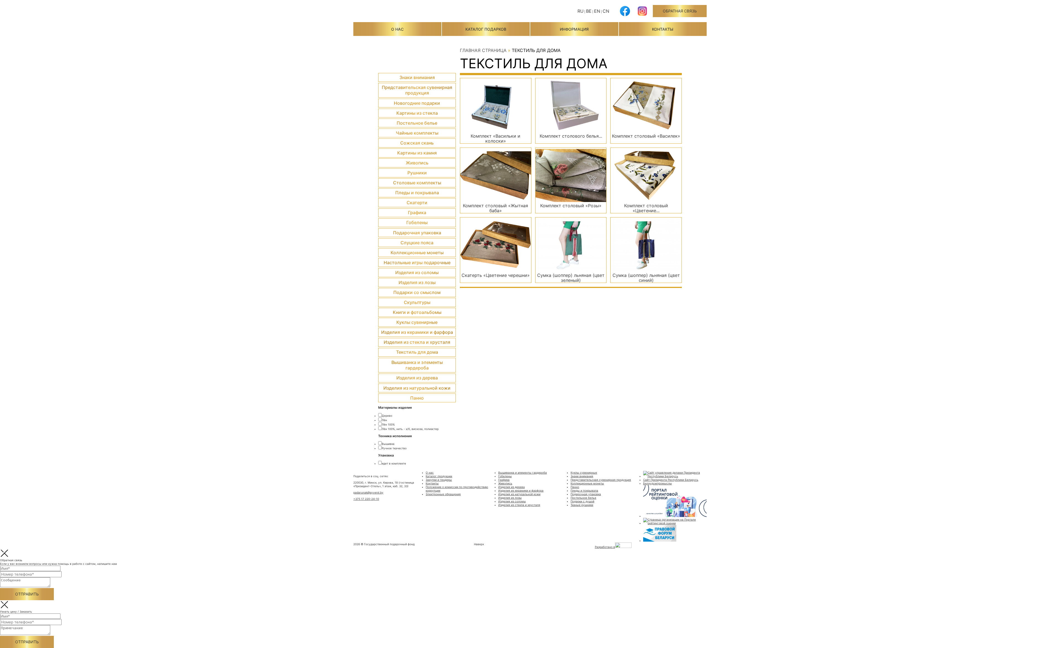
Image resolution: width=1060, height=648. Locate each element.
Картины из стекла (417, 113)
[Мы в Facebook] (625, 15)
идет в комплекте (394, 463)
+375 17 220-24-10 (366, 498)
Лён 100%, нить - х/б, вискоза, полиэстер (410, 429)
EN (597, 11)
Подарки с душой (582, 501)
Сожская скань (417, 143)
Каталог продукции (439, 476)
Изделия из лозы (417, 282)
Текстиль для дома (417, 352)
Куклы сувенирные (417, 322)
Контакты (662, 29)
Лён (384, 420)
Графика (417, 212)
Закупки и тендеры (439, 479)
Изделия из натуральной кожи (417, 388)
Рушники (417, 172)
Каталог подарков (485, 29)
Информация (574, 29)
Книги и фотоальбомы (417, 312)
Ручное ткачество (394, 448)
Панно (417, 398)
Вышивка (388, 443)
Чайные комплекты (417, 133)
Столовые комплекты (417, 182)
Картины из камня (417, 153)
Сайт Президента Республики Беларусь (670, 479)
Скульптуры (417, 302)
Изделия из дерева (417, 378)
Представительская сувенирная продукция (417, 90)
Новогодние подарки (417, 103)
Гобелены (417, 222)
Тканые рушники (582, 505)
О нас (397, 29)
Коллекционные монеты (417, 252)
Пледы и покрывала (417, 192)
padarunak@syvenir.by (368, 492)
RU (580, 11)
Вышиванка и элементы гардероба (417, 365)
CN (606, 11)
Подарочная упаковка (417, 232)
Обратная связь (680, 11)
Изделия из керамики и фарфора (417, 332)
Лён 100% (388, 424)
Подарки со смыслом (417, 292)
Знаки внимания (417, 77)
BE (589, 11)
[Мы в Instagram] (642, 15)
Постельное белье (417, 123)
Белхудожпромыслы (657, 483)
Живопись (417, 163)
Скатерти (417, 202)
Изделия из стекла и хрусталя (417, 342)
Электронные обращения (443, 494)
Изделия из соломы (417, 272)
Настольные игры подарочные (417, 262)
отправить (27, 594)
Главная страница (483, 50)
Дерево (387, 415)
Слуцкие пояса (417, 242)
